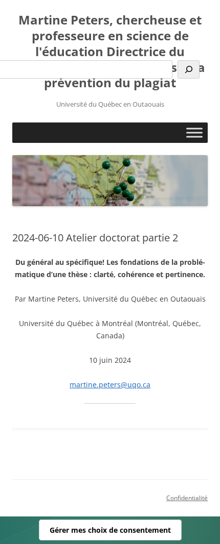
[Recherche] (189, 69)
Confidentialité (187, 497)
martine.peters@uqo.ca (110, 384)
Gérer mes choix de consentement (110, 530)
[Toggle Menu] (194, 133)
